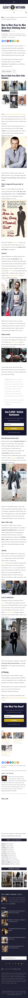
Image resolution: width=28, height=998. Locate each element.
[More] (18, 41)
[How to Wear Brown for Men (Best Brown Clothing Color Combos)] (6, 748)
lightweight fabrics (14, 275)
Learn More (4, 37)
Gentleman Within (14, 8)
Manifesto (17, 993)
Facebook (9, 790)
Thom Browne (15, 342)
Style (5, 767)
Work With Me (12, 994)
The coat (3, 563)
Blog (4, 993)
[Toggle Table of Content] (13, 71)
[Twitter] (5, 41)
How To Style (20, 765)
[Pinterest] (8, 41)
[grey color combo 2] (14, 93)
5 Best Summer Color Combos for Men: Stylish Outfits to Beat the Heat (6, 740)
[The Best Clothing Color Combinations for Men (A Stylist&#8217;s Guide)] (18, 735)
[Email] (13, 41)
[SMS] (15, 41)
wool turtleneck (9, 612)
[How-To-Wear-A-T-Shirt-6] (14, 108)
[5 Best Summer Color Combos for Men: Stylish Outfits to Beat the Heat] (6, 735)
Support (25, 993)
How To (15, 765)
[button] (5, 86)
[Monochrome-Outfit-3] (22, 90)
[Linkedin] (10, 41)
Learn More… (13, 903)
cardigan (13, 458)
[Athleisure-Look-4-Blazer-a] (22, 106)
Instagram (3, 790)
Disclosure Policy (18, 994)
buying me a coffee (16, 969)
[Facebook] (3, 41)
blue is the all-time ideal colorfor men (15, 114)
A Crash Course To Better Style (10, 993)
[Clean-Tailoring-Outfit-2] (6, 104)
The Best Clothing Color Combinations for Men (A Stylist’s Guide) (18, 740)
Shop (2, 993)
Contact (8, 994)
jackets (3, 603)
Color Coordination (10, 765)
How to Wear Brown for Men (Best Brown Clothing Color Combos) (6, 753)
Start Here (19, 991)
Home (4, 17)
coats (2, 558)
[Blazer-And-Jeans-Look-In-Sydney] (6, 91)
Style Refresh (23, 991)
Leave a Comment (11, 37)
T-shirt (10, 270)
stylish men (15, 242)
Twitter (14, 790)
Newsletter (22, 993)
